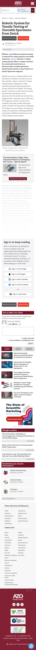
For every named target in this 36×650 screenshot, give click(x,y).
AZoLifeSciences (23, 521)
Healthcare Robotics (11, 555)
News (11, 18)
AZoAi (20, 516)
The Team (21, 555)
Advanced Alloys (15, 480)
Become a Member (11, 560)
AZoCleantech (9, 516)
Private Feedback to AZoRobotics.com (21, 340)
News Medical (22, 518)
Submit (30, 343)
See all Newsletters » (9, 498)
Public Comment (28, 338)
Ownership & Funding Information (11, 583)
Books (6, 550)
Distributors (22, 545)
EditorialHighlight (18, 348)
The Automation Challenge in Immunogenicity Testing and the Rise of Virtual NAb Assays (18, 436)
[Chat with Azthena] (31, 646)
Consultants (22, 548)
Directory (7, 545)
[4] (6, 385)
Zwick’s (13, 59)
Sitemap (20, 553)
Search (7, 563)
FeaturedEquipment (29, 348)
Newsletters (8, 565)
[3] (6, 375)
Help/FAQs (21, 550)
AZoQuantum (22, 513)
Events (20, 540)
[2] (6, 364)
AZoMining (8, 523)
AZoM (6, 511)
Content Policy (9, 580)
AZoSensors (22, 511)
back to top (29, 590)
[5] (6, 395)
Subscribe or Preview (17, 472)
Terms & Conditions (11, 573)
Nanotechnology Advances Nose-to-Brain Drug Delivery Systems (23, 355)
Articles (7, 538)
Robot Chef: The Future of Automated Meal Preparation (17, 446)
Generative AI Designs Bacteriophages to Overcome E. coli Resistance (22, 365)
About (6, 532)
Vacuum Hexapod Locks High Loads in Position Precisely (23, 395)
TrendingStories (6, 348)
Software (21, 535)
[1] (6, 355)
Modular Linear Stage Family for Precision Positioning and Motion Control (23, 385)
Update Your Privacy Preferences (19, 644)
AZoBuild (7, 521)
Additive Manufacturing (18, 470)
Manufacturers (23, 543)
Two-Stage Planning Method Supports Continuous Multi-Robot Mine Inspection (23, 375)
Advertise (8, 570)
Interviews (8, 543)
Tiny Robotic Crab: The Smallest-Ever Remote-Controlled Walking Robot (17, 455)
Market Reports (23, 538)
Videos (20, 532)
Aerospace (13, 489)
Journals (7, 553)
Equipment (8, 540)
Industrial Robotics (20, 18)
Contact (7, 568)
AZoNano (7, 513)
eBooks (7, 548)
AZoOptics (8, 518)
